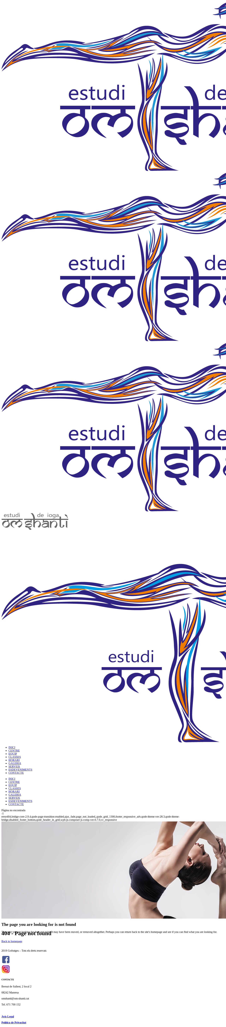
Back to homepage (11, 941)
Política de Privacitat (13, 1022)
